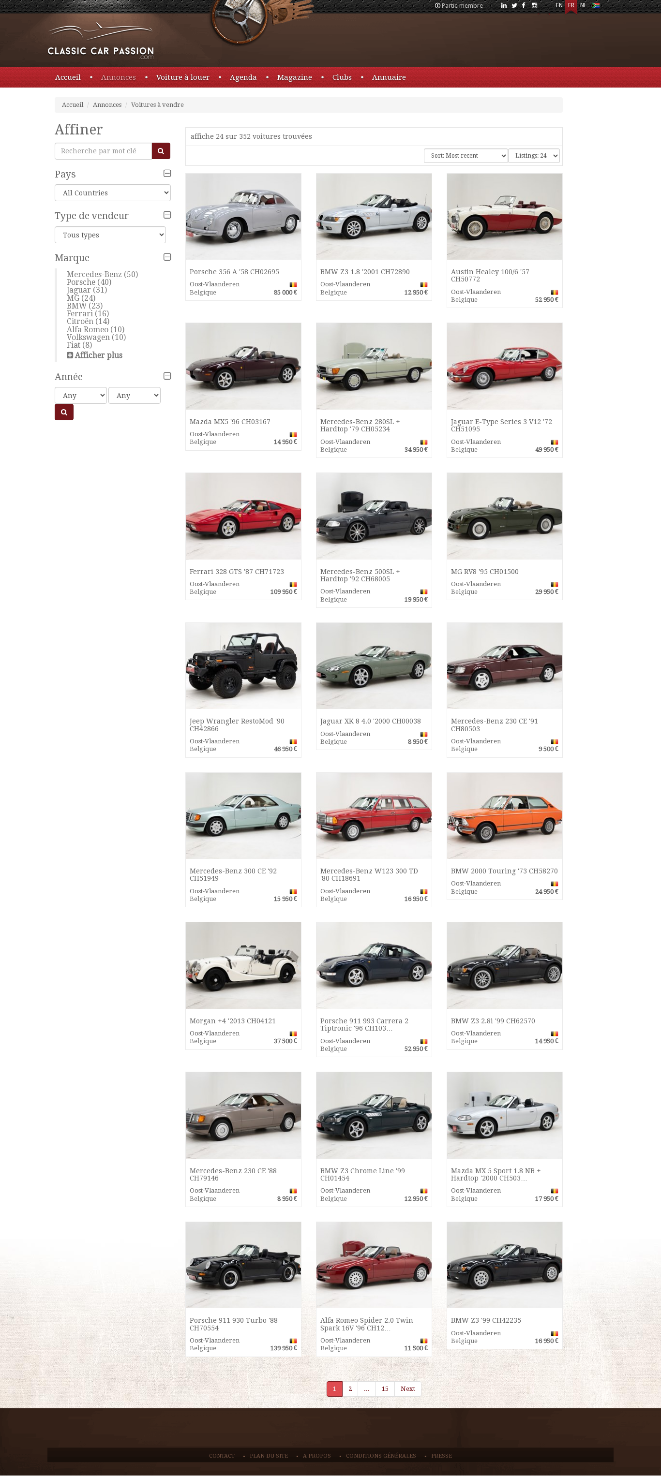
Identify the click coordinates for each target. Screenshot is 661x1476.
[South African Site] (595, 7)
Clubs (342, 77)
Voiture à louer (183, 77)
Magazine (294, 77)
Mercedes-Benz (94, 274)
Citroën (80, 321)
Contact (222, 1456)
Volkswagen (88, 337)
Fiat (73, 345)
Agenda (243, 77)
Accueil (68, 77)
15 (385, 1388)
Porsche (81, 282)
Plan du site (269, 1456)
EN (559, 5)
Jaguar (79, 290)
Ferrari (80, 313)
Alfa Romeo (87, 329)
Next (408, 1388)
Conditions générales (381, 1456)
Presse (441, 1456)
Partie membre (462, 5)
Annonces (118, 77)
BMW (77, 305)
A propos (317, 1456)
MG (73, 298)
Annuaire (389, 77)
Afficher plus (98, 355)
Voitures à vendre (157, 104)
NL (583, 5)
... (367, 1388)
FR (571, 5)
